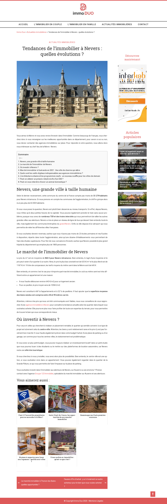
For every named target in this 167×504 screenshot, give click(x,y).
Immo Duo (21, 32)
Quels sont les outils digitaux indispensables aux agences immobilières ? (51, 173)
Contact (143, 24)
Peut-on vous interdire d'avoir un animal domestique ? (43, 182)
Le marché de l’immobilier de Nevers (36, 164)
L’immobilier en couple (48, 24)
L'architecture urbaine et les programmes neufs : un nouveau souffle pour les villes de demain (60, 176)
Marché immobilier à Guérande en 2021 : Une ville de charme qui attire (50, 170)
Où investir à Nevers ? (29, 167)
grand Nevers (65, 224)
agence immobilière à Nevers (38, 305)
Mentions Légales (96, 501)
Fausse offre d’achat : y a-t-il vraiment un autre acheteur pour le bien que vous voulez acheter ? (83, 482)
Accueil (23, 24)
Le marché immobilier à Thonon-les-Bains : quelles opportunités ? (38, 483)
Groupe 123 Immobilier (44, 374)
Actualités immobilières (117, 24)
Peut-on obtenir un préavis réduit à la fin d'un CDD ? (41, 179)
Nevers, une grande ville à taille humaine (37, 161)
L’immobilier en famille (82, 24)
